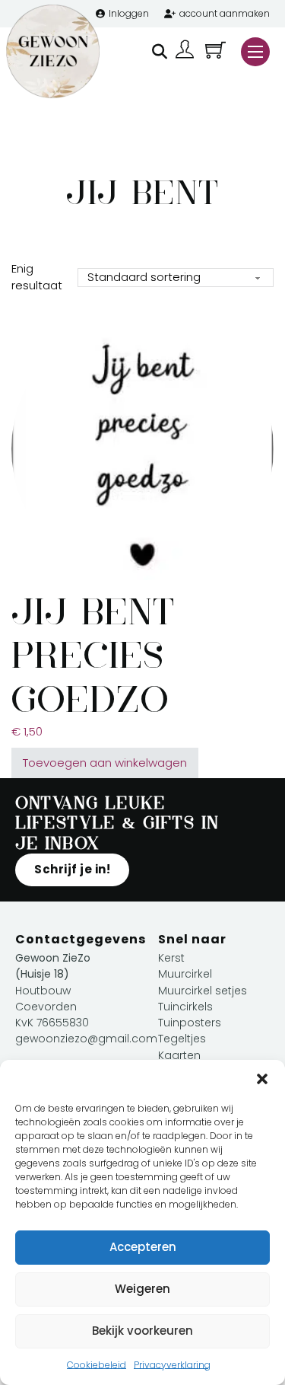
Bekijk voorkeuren (142, 1331)
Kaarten (179, 1055)
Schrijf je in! (72, 869)
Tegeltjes (182, 1038)
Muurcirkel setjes (202, 990)
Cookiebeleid (96, 1364)
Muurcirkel (185, 973)
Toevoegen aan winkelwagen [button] (105, 763)
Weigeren (142, 1289)
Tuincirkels (185, 1006)
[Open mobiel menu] (255, 52)
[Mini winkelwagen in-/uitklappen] (215, 50)
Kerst (171, 957)
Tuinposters (189, 1022)
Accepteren (142, 1247)
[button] (262, 1079)
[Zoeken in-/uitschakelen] (159, 52)
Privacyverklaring (172, 1364)
